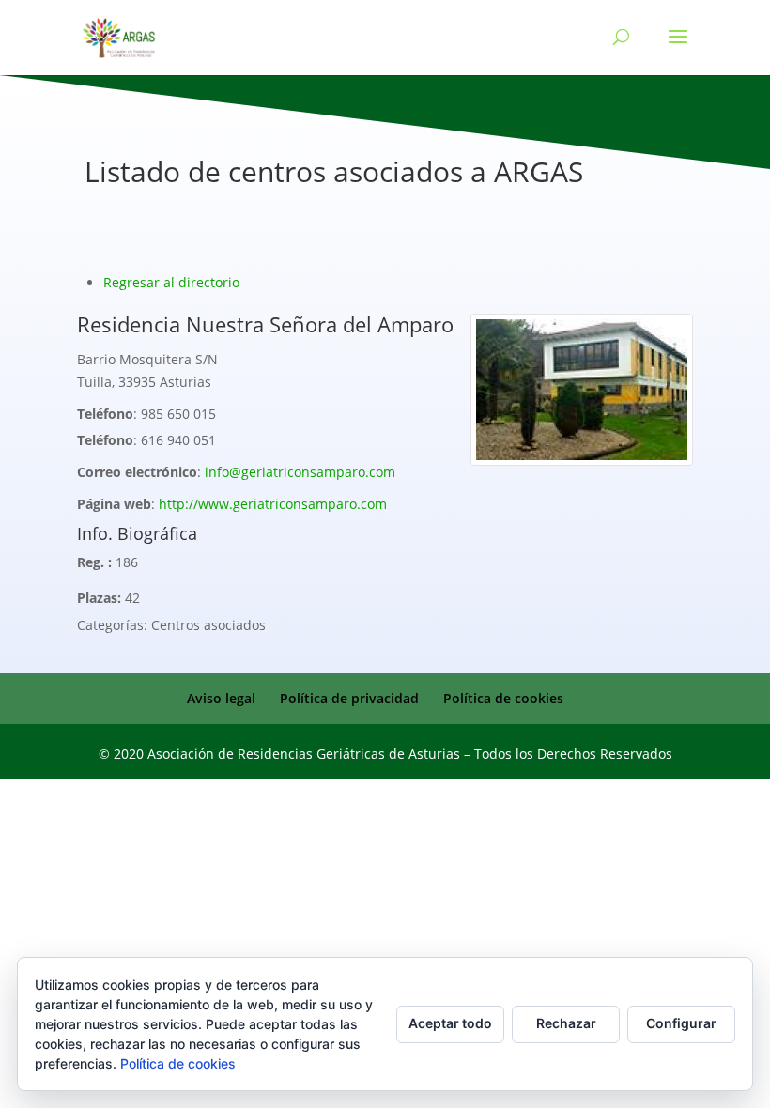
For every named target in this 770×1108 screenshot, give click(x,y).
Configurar (681, 1023)
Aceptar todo (450, 1023)
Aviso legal (221, 698)
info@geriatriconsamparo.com (300, 472)
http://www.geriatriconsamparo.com (273, 504)
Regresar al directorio (171, 282)
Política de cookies (503, 698)
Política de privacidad (349, 698)
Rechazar (566, 1023)
